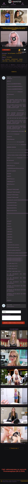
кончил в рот (19, 60)
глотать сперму (12, 60)
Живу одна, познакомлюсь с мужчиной (7, 24)
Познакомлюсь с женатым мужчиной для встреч (20, 24)
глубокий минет (14, 59)
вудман (21, 59)
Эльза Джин (9, 57)
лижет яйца (4, 60)
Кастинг (4, 55)
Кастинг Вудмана (11, 53)
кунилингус (7, 59)
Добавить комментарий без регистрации (13, 322)
